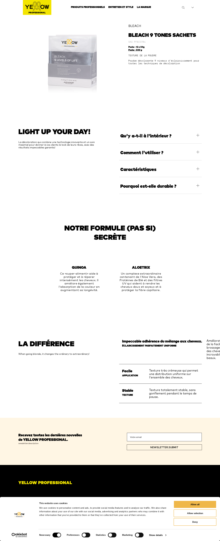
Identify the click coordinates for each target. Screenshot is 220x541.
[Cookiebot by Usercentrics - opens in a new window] (19, 535)
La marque (144, 7)
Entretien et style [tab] (120, 7)
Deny (195, 522)
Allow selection (195, 513)
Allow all (195, 504)
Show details (156, 535)
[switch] (86, 535)
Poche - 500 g (135, 50)
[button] (160, 135)
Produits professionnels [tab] (88, 7)
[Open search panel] (181, 7)
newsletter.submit (164, 447)
